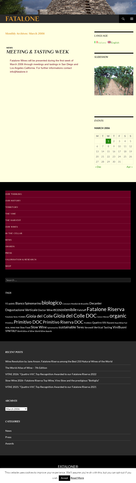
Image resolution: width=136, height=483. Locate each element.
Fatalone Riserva (105, 309)
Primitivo (9, 323)
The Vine (10, 213)
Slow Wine (39, 327)
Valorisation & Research (20, 259)
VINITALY (11, 330)
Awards (10, 246)
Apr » (129, 166)
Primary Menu (132, 19)
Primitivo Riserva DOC (63, 322)
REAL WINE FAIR (12, 327)
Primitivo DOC (28, 321)
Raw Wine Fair (121, 323)
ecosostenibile (65, 309)
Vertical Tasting (103, 327)
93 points (10, 303)
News (9, 47)
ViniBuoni (120, 327)
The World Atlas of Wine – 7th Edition (26, 367)
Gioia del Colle (39, 315)
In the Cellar (13, 233)
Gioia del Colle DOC (75, 316)
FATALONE (22, 19)
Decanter (95, 303)
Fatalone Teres (11, 317)
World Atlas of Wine (25, 331)
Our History (13, 200)
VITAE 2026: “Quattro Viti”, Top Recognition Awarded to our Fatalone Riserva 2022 (50, 374)
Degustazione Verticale (21, 310)
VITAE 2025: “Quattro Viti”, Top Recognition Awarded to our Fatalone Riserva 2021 (50, 386)
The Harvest (13, 220)
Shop (8, 266)
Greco (99, 317)
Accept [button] (64, 478)
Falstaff (81, 310)
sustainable (67, 327)
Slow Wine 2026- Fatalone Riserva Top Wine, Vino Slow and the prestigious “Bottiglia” (52, 380)
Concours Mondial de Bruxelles (75, 304)
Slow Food (25, 327)
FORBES (22, 317)
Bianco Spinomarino (28, 303)
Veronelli (88, 327)
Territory (11, 207)
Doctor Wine (45, 310)
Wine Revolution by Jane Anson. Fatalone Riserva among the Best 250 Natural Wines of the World (58, 361)
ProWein (88, 323)
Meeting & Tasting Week (37, 51)
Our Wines (11, 227)
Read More (77, 477)
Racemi (110, 322)
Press (8, 253)
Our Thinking (13, 194)
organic (118, 316)
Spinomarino (52, 327)
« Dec (98, 166)
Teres (80, 327)
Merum (106, 317)
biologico (52, 302)
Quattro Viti (99, 322)
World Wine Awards (43, 331)
